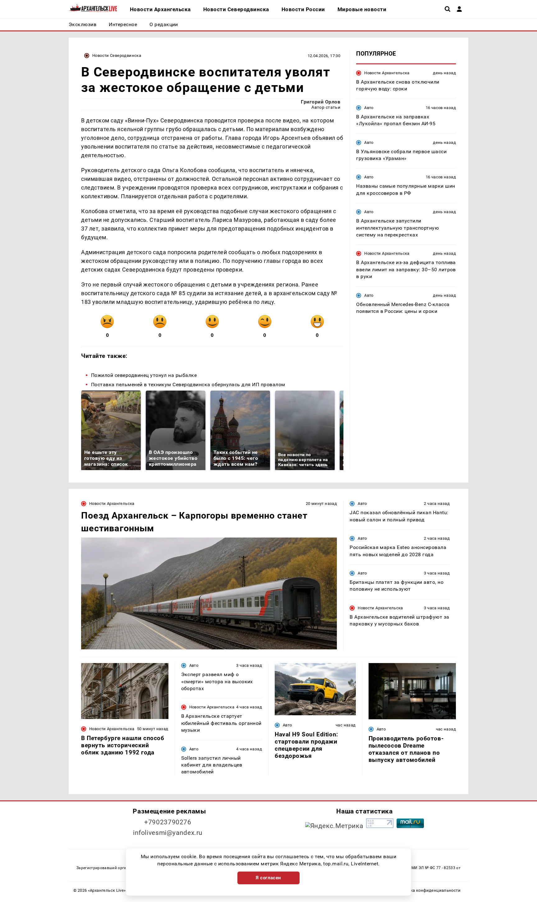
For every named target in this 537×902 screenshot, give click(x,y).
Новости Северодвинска (116, 55)
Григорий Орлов (320, 102)
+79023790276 (167, 822)
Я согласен (268, 878)
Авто (369, 107)
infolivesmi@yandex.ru (168, 832)
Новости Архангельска (387, 73)
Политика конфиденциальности (428, 890)
